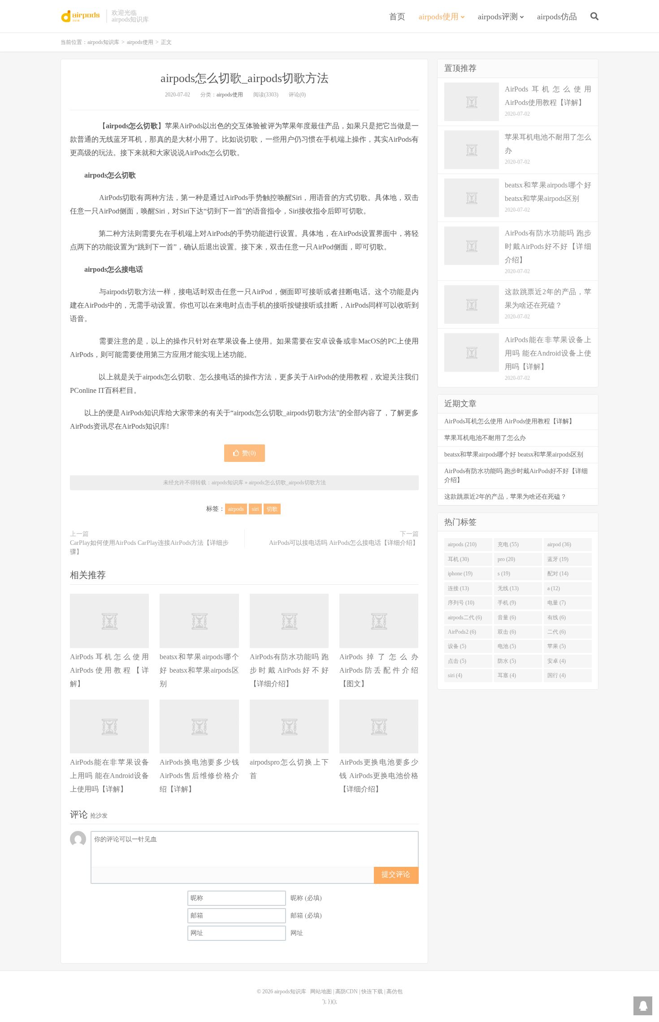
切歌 (272, 509)
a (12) (553, 588)
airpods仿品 (557, 16)
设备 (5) (457, 646)
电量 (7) (556, 603)
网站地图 (321, 991)
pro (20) (506, 559)
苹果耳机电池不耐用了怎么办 (485, 438)
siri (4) (455, 675)
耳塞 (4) (507, 675)
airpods (236, 509)
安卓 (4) (556, 661)
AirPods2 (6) (462, 632)
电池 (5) (507, 646)
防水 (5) (507, 661)
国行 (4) (556, 675)
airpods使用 (439, 16)
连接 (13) (458, 588)
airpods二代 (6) (465, 617)
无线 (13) (508, 588)
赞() (249, 453)
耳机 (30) (458, 559)
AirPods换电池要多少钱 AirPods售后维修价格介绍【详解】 (199, 775)
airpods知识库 (81, 16)
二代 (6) (556, 632)
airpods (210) (462, 544)
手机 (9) (507, 603)
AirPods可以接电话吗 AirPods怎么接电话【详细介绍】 (344, 542)
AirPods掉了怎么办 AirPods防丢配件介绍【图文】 (378, 670)
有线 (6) (556, 617)
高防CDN (346, 991)
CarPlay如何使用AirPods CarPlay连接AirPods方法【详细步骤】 (149, 547)
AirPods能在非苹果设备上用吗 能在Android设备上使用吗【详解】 (109, 775)
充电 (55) (508, 544)
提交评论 (396, 874)
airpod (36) (559, 544)
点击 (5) (457, 661)
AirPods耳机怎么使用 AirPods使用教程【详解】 (109, 670)
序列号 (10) (461, 603)
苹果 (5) (556, 646)
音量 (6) (507, 617)
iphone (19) (460, 573)
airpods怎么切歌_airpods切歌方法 (244, 78)
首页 (397, 16)
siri (255, 509)
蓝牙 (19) (557, 559)
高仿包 (394, 991)
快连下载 (372, 991)
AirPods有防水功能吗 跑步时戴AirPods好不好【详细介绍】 (289, 670)
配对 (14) (557, 573)
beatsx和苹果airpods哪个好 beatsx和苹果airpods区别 (199, 670)
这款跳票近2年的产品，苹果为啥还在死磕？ (505, 496)
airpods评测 (498, 16)
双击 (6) (507, 632)
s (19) (504, 573)
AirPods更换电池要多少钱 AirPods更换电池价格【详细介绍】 (378, 775)
